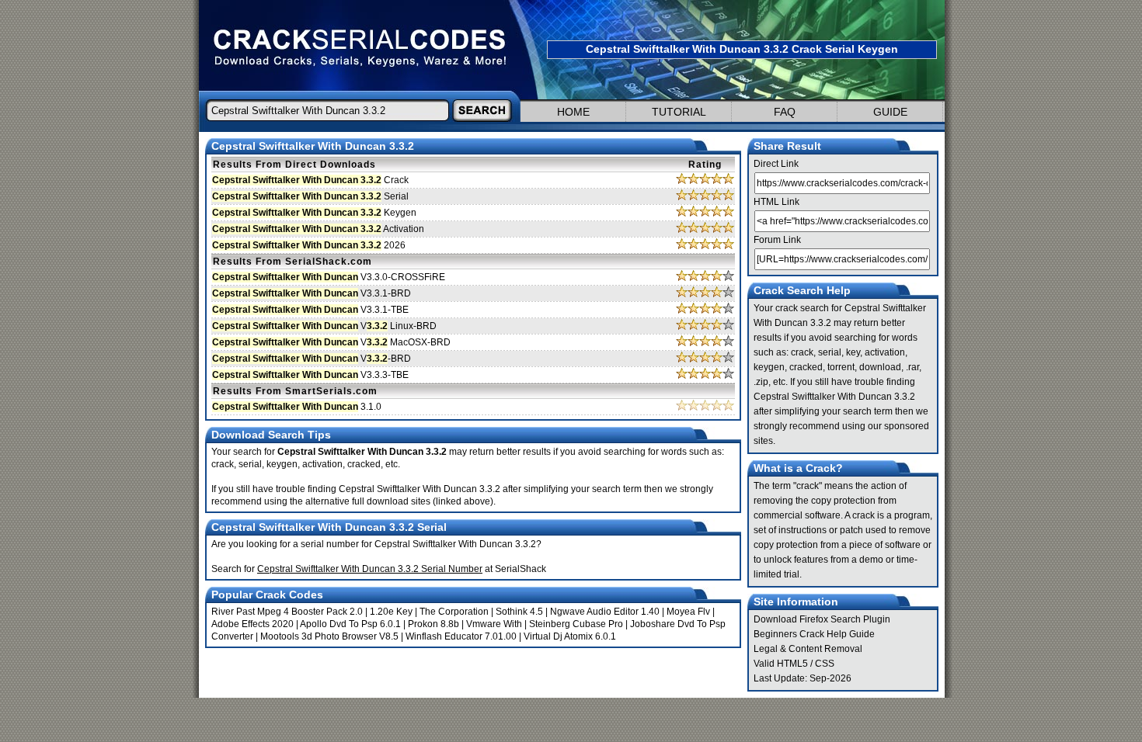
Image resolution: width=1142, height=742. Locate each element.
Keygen (314, 212)
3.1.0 (296, 406)
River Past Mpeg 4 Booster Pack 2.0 (287, 611)
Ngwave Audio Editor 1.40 (605, 611)
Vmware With (494, 624)
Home (573, 112)
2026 (309, 245)
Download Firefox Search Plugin (822, 619)
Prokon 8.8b (433, 624)
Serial (310, 196)
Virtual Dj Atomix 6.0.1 (570, 636)
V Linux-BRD (324, 326)
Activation (318, 229)
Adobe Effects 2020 (252, 624)
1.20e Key (391, 611)
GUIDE (890, 112)
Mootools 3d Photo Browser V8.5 (329, 636)
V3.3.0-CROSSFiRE (328, 277)
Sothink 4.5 (519, 611)
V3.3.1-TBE (310, 309)
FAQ (785, 112)
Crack (310, 180)
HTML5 (792, 663)
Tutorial (679, 112)
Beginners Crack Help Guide (814, 634)
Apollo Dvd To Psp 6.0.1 (350, 624)
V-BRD (311, 358)
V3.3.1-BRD (311, 293)
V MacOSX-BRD (331, 342)
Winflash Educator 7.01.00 (461, 636)
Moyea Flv (688, 611)
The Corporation (454, 611)
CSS (824, 663)
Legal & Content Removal (808, 648)
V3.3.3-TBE (310, 374)
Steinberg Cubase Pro (576, 624)
